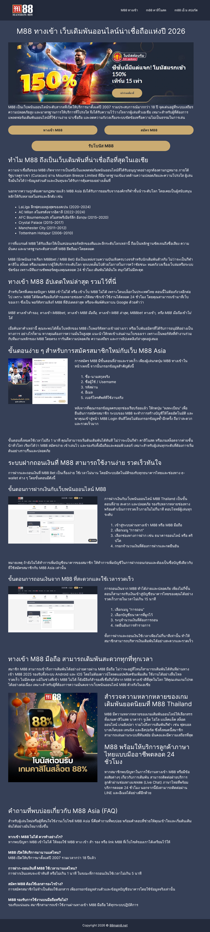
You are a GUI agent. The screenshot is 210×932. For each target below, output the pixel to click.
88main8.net (119, 925)
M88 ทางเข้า (129, 10)
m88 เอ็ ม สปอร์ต (186, 10)
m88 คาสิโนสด (156, 10)
